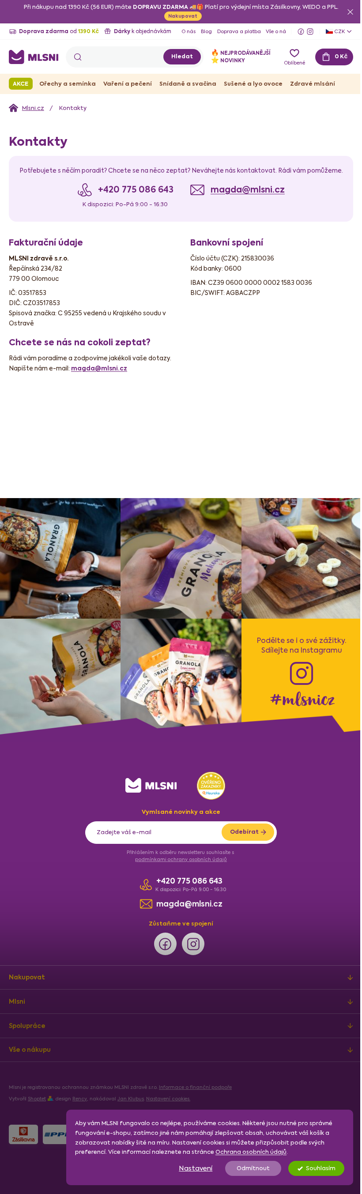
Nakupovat (179, 16)
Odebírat (240, 827)
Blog (206, 31)
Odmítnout (246, 1168)
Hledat (175, 56)
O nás (188, 31)
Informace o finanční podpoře (195, 1083)
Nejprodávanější (234, 52)
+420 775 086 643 (186, 877)
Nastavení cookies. (168, 1094)
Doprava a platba (239, 31)
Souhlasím (314, 1168)
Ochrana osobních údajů (244, 1152)
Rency (79, 1094)
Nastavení (189, 1168)
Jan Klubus (130, 1094)
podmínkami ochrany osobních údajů (178, 855)
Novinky (221, 60)
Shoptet (37, 1094)
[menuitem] (21, 84)
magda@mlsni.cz (244, 199)
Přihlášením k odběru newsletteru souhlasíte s (178, 851)
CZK (333, 31)
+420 (132, 199)
